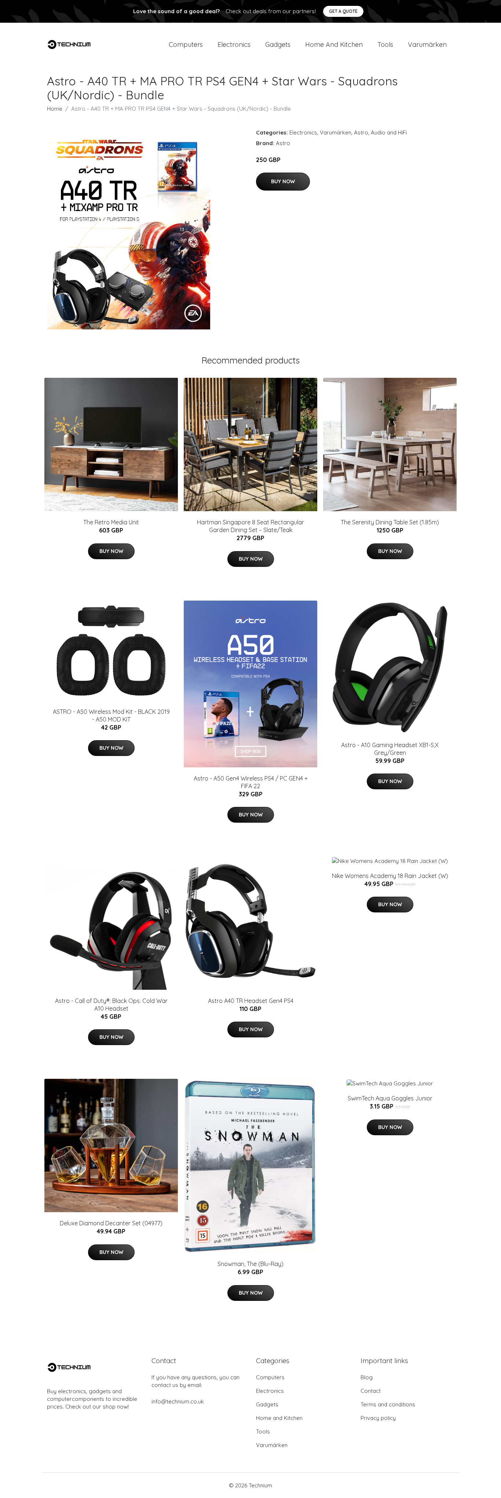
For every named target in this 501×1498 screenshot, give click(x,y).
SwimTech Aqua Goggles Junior (390, 1098)
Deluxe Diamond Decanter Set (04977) (111, 1223)
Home (54, 108)
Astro (361, 132)
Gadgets (277, 44)
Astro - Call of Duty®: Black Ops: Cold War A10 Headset (111, 1004)
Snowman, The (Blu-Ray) (250, 1264)
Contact (371, 1390)
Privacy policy (378, 1417)
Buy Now (283, 181)
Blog (367, 1377)
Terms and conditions (388, 1404)
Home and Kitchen (334, 44)
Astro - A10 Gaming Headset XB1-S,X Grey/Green (390, 748)
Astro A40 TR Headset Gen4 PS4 (250, 1000)
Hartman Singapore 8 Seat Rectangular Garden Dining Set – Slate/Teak (250, 526)
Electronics (234, 44)
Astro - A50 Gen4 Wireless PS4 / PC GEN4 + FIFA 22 (251, 782)
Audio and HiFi (389, 132)
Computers (186, 44)
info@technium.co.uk (177, 1401)
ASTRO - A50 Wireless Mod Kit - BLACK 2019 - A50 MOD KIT (111, 715)
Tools (385, 44)
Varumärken (427, 44)
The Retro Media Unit (111, 522)
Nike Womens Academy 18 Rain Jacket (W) (390, 875)
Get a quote (343, 11)
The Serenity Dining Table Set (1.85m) (390, 522)
